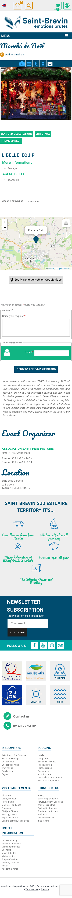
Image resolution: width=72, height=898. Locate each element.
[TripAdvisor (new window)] (60, 645)
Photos (22, 61)
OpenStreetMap (64, 268)
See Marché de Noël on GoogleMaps (38, 279)
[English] (5, 5)
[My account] (67, 5)
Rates (36, 61)
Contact (49, 61)
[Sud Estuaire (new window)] (36, 671)
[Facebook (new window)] (34, 645)
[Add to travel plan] (2, 54)
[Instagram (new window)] (51, 645)
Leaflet (51, 268)
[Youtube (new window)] (43, 645)
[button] (57, 5)
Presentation (29, 61)
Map (42, 61)
